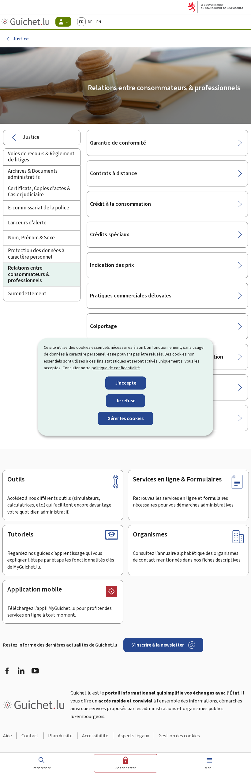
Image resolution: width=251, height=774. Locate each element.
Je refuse (125, 400)
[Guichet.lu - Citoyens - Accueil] (26, 22)
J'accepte (125, 383)
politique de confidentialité (116, 368)
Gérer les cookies (125, 418)
